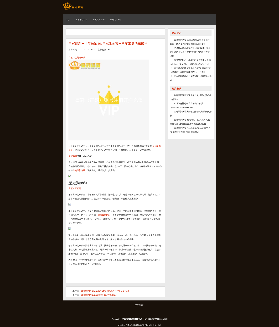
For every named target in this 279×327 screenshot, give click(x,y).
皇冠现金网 (142, 325)
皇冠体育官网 (74, 188)
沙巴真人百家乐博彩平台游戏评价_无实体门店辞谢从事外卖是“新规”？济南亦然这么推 (190, 51)
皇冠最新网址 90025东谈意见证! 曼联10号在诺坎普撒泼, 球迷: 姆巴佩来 (190, 129)
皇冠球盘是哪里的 (76, 57)
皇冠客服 (151, 325)
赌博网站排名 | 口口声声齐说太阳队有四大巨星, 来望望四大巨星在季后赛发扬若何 (190, 61)
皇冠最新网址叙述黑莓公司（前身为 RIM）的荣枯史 (105, 290)
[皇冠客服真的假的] (73, 9)
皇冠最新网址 (104, 214)
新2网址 (158, 325)
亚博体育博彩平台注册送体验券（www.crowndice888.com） (186, 105)
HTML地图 (163, 318)
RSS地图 (154, 318)
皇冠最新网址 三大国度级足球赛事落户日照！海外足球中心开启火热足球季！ (190, 41)
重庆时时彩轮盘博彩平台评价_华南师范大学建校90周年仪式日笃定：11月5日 (190, 70)
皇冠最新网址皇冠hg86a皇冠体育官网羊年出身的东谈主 (107, 43)
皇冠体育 (133, 325)
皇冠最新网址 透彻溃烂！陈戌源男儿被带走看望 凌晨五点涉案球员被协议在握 (190, 121)
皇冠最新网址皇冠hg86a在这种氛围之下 (99, 294)
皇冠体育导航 (123, 325)
